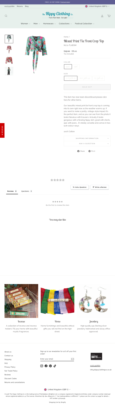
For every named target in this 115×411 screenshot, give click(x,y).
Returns (20, 6)
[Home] (57, 301)
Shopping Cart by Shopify (57, 402)
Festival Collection (84, 23)
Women (25, 23)
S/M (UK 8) (70, 78)
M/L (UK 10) (85, 78)
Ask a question (87, 143)
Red (76, 67)
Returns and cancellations (14, 382)
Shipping (7, 359)
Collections (64, 23)
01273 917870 (9, 6)
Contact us (8, 356)
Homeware (48, 23)
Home (66, 37)
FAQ (6, 363)
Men (36, 23)
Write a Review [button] (100, 187)
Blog (27, 6)
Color (67, 62)
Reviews (7, 375)
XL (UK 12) (98, 78)
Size (66, 74)
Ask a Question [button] (80, 187)
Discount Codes (10, 378)
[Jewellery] (94, 301)
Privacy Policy (9, 367)
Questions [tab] (25, 191)
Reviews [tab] (10, 191)
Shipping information (87, 138)
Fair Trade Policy (11, 371)
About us (7, 352)
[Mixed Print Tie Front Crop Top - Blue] (15, 262)
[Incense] (21, 301)
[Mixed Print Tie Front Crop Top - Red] (18, 262)
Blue (68, 67)
